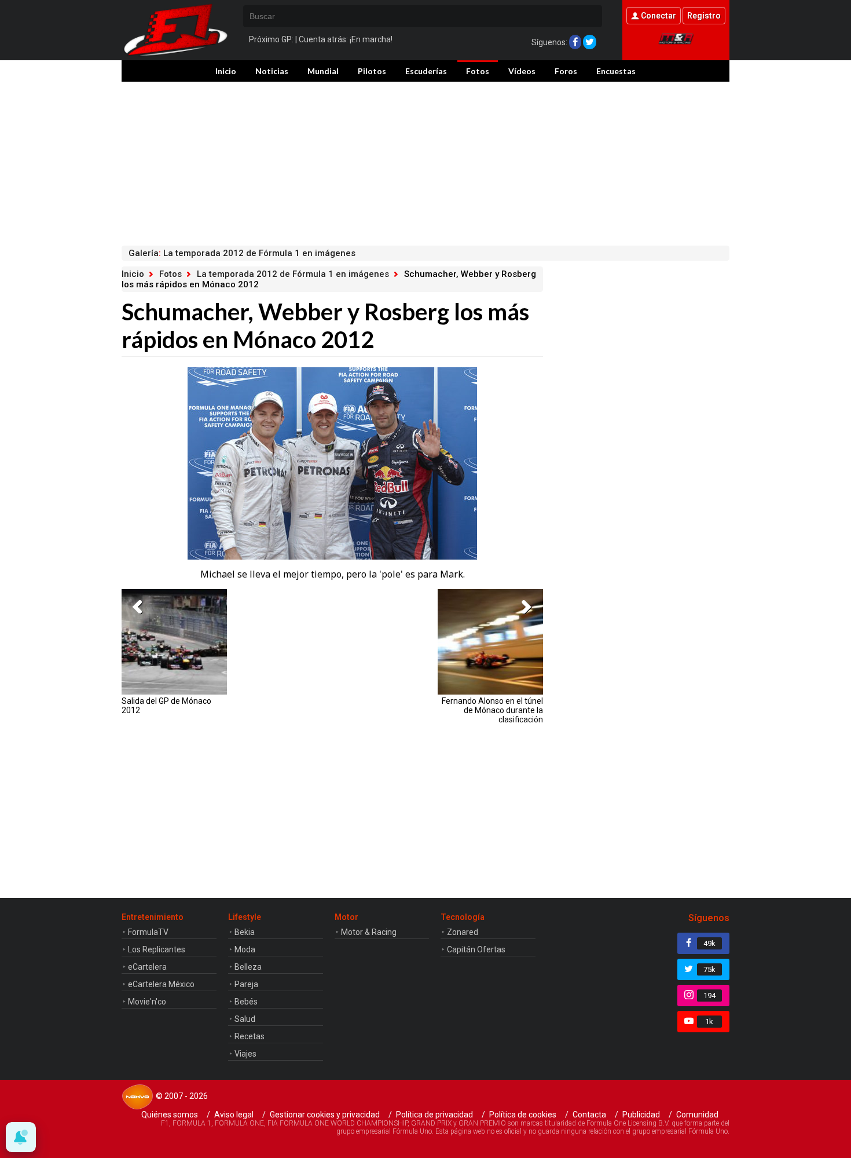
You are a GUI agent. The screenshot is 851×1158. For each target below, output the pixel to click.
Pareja (246, 984)
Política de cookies (522, 1114)
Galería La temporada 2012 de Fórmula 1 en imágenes (242, 253)
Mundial (323, 71)
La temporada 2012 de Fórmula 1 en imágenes (293, 274)
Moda (244, 949)
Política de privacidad (434, 1114)
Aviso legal (234, 1114)
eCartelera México (161, 984)
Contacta (589, 1114)
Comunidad (697, 1114)
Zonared (462, 932)
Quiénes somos (169, 1114)
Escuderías (426, 71)
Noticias (271, 71)
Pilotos (372, 71)
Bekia (244, 932)
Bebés (246, 1001)
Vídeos (521, 71)
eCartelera (147, 966)
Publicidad (641, 1114)
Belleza (248, 966)
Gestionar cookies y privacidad (325, 1114)
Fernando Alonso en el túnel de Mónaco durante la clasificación (492, 710)
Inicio (225, 71)
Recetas (249, 1036)
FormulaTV (148, 932)
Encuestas (616, 71)
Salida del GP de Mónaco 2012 (166, 705)
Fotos (477, 71)
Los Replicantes (156, 949)
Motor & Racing (369, 932)
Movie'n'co (147, 1001)
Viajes (245, 1053)
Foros (566, 71)
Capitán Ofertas (476, 949)
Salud (244, 1019)
